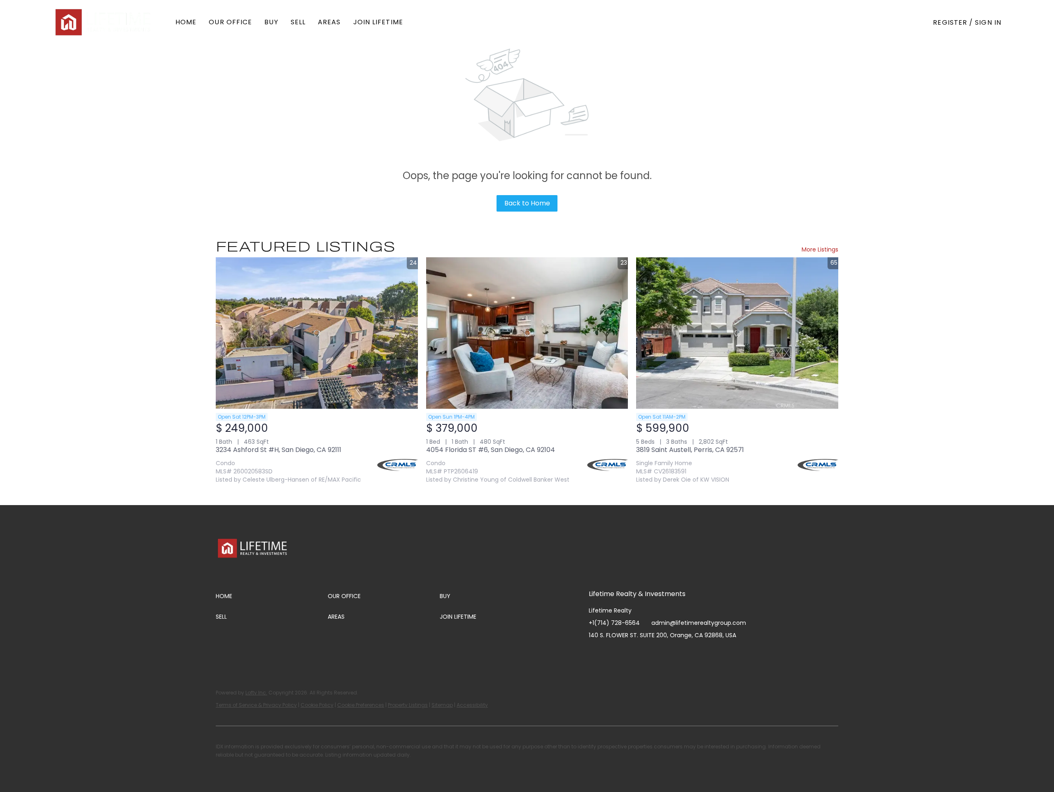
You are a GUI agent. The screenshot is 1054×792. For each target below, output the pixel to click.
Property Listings (408, 704)
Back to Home (527, 203)
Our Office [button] (230, 22)
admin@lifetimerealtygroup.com (698, 623)
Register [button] (950, 22)
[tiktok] (661, 654)
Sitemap (442, 704)
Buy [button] (271, 22)
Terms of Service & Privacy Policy (256, 704)
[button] (104, 22)
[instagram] (628, 654)
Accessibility (472, 704)
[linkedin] (611, 654)
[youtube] (644, 654)
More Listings (820, 249)
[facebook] (595, 654)
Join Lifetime (378, 22)
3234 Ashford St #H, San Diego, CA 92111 (278, 449)
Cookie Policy (317, 704)
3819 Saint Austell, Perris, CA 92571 (690, 449)
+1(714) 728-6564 (614, 623)
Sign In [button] (988, 22)
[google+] (677, 654)
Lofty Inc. (256, 692)
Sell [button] (298, 22)
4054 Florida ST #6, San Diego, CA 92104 (490, 449)
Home (185, 22)
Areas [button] (329, 22)
